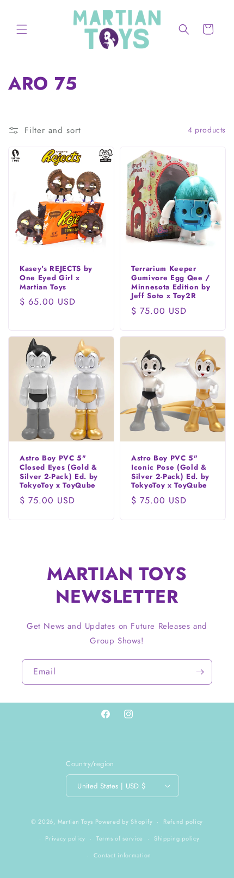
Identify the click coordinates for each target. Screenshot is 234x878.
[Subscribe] (200, 672)
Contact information (122, 855)
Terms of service (119, 838)
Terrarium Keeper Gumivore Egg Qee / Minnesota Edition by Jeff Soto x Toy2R (170, 282)
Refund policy (183, 821)
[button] (22, 29)
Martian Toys (75, 821)
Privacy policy (65, 838)
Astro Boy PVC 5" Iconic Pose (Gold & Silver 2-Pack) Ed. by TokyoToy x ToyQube (170, 472)
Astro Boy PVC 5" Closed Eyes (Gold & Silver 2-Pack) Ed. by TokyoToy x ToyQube (59, 472)
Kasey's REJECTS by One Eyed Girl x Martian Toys (56, 278)
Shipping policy (177, 838)
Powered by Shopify (124, 821)
